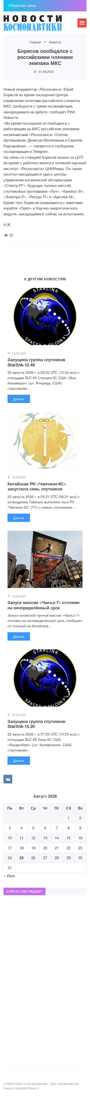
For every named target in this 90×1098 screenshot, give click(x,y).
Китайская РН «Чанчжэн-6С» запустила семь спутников (37, 486)
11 (22, 837)
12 (33, 837)
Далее (18, 398)
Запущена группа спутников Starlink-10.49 (36, 362)
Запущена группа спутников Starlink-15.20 (36, 723)
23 (80, 847)
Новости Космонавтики (41, 25)
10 (10, 837)
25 (22, 857)
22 (68, 847)
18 (22, 847)
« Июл (9, 876)
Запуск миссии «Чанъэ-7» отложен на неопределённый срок (44, 604)
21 (57, 847)
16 (80, 837)
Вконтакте (8, 779)
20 (45, 847)
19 (33, 847)
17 (10, 847)
